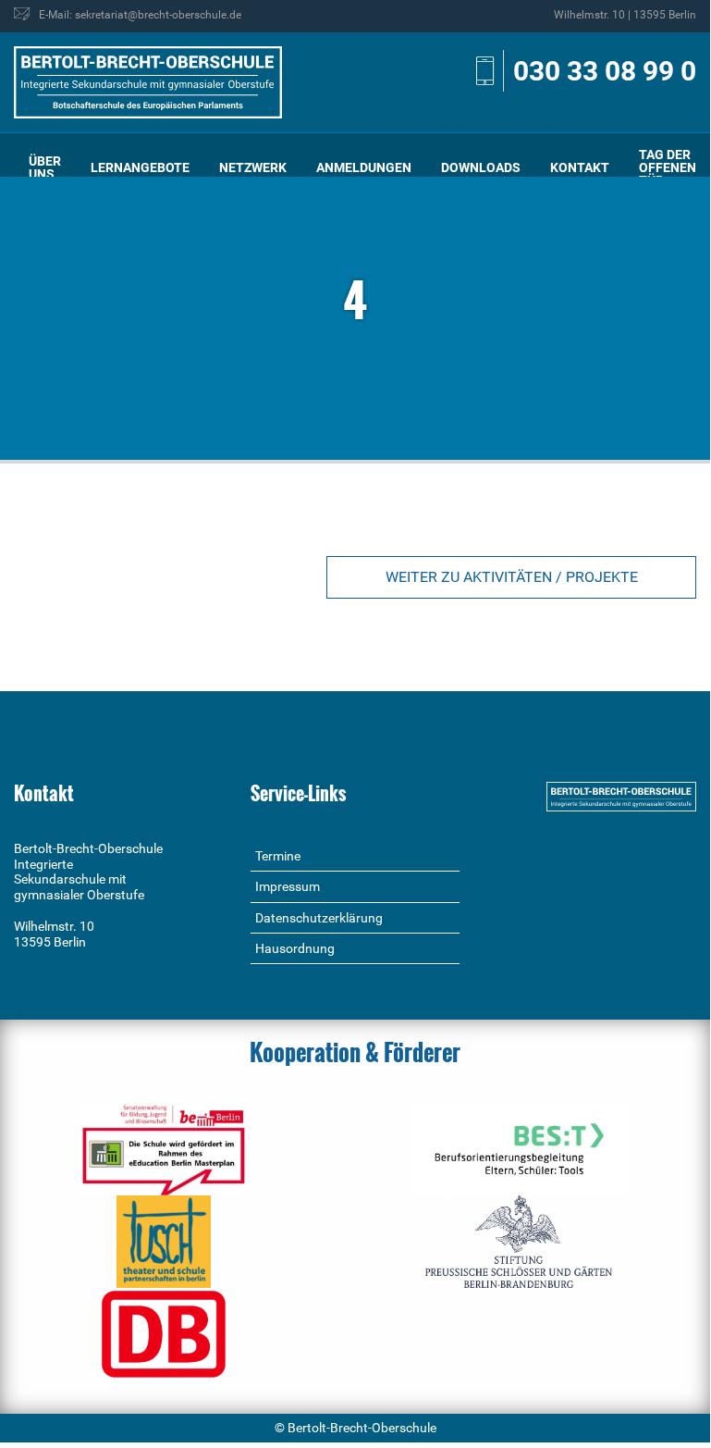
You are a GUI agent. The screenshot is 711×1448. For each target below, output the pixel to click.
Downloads (481, 167)
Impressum (287, 886)
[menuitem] (45, 168)
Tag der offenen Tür (667, 167)
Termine (277, 855)
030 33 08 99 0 (604, 71)
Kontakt (579, 167)
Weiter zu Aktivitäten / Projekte (512, 577)
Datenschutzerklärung (319, 917)
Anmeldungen (363, 167)
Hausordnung (295, 948)
